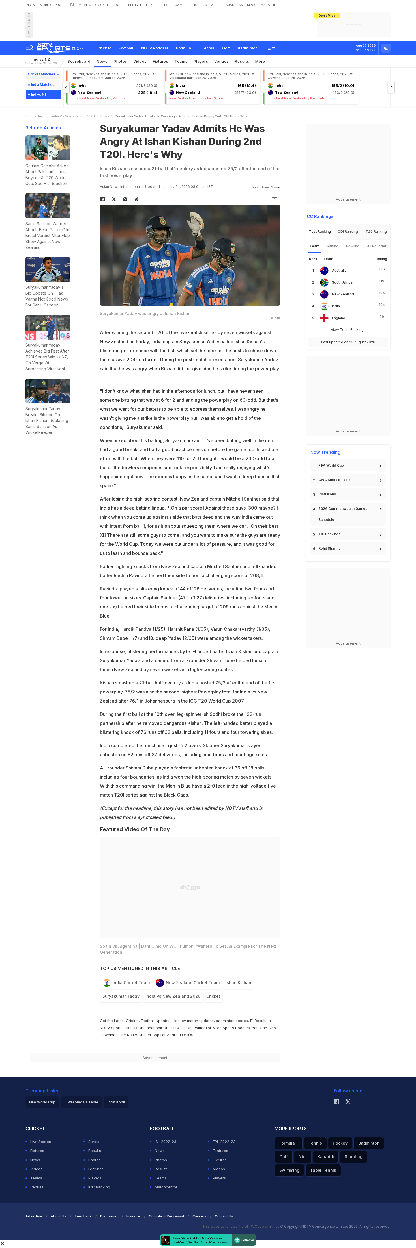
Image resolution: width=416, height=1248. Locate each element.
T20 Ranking (376, 231)
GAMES (180, 5)
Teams (36, 1178)
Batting (332, 246)
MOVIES (84, 5)
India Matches (42, 84)
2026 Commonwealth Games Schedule (342, 514)
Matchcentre (166, 1187)
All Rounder (377, 246)
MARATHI (268, 5)
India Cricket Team (131, 982)
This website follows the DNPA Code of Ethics (241, 1226)
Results (242, 61)
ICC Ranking (99, 1187)
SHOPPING (198, 5)
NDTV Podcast (154, 48)
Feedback (83, 1216)
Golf (226, 48)
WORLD (45, 5)
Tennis (207, 48)
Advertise (33, 1216)
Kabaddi (326, 1156)
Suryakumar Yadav (121, 996)
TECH (166, 5)
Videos (140, 61)
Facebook (153, 1027)
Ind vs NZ (41, 61)
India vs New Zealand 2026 (73, 116)
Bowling (352, 246)
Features (96, 1169)
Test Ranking (320, 231)
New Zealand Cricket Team (193, 982)
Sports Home (35, 116)
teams (181, 61)
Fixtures (160, 61)
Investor (133, 1216)
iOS (190, 1034)
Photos (120, 61)
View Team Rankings (348, 329)
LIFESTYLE (134, 5)
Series (93, 1141)
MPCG (252, 5)
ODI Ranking (348, 231)
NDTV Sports (111, 1027)
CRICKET (101, 5)
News (102, 61)
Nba (303, 1156)
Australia (339, 270)
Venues (221, 61)
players (201, 61)
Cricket (104, 48)
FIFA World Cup (331, 465)
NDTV (31, 5)
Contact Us (224, 1216)
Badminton (248, 48)
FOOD (117, 5)
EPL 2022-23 (224, 1141)
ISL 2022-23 (165, 1141)
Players (94, 1178)
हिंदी (72, 5)
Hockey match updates (193, 1020)
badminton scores (232, 1020)
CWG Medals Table (334, 480)
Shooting (354, 1156)
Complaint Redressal (166, 1216)
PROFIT (60, 5)
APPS (215, 5)
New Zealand (343, 294)
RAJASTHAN (233, 5)
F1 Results (259, 1020)
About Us (58, 1216)
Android (174, 1034)
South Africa (342, 282)
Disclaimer (109, 1216)
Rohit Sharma (329, 548)
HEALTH (152, 5)
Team (314, 246)
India (336, 306)
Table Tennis (323, 1170)
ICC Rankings (329, 534)
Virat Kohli (327, 494)
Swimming (289, 1170)
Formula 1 (185, 48)
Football (126, 48)
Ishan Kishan (238, 982)
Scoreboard (79, 61)
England (338, 318)
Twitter (199, 1027)
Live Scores (40, 1141)
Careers (199, 1216)
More (260, 61)
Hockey (340, 1143)
